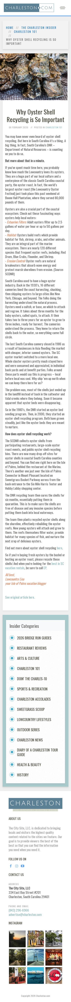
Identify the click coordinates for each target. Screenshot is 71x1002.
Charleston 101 (25, 32)
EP (45, 567)
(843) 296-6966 (19, 910)
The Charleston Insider (39, 28)
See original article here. (20, 597)
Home (9, 28)
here (59, 547)
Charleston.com (43, 996)
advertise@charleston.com (25, 914)
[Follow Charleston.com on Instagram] (35, 957)
